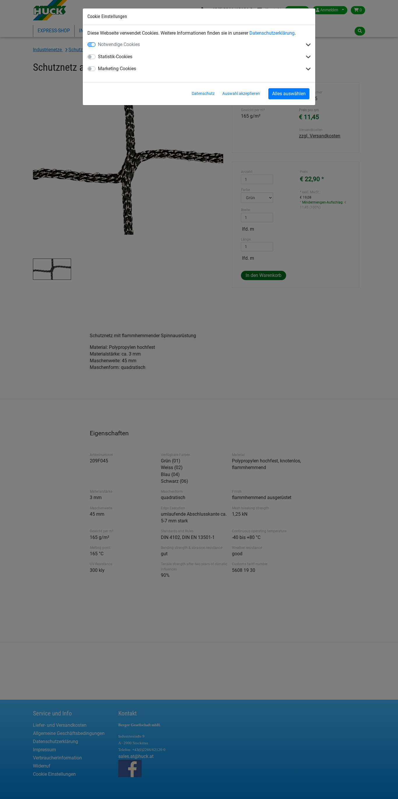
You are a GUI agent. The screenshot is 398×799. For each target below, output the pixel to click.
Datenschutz (203, 93)
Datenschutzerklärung (272, 33)
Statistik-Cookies (115, 56)
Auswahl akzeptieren (241, 93)
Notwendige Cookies (119, 44)
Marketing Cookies (117, 68)
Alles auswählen (289, 93)
